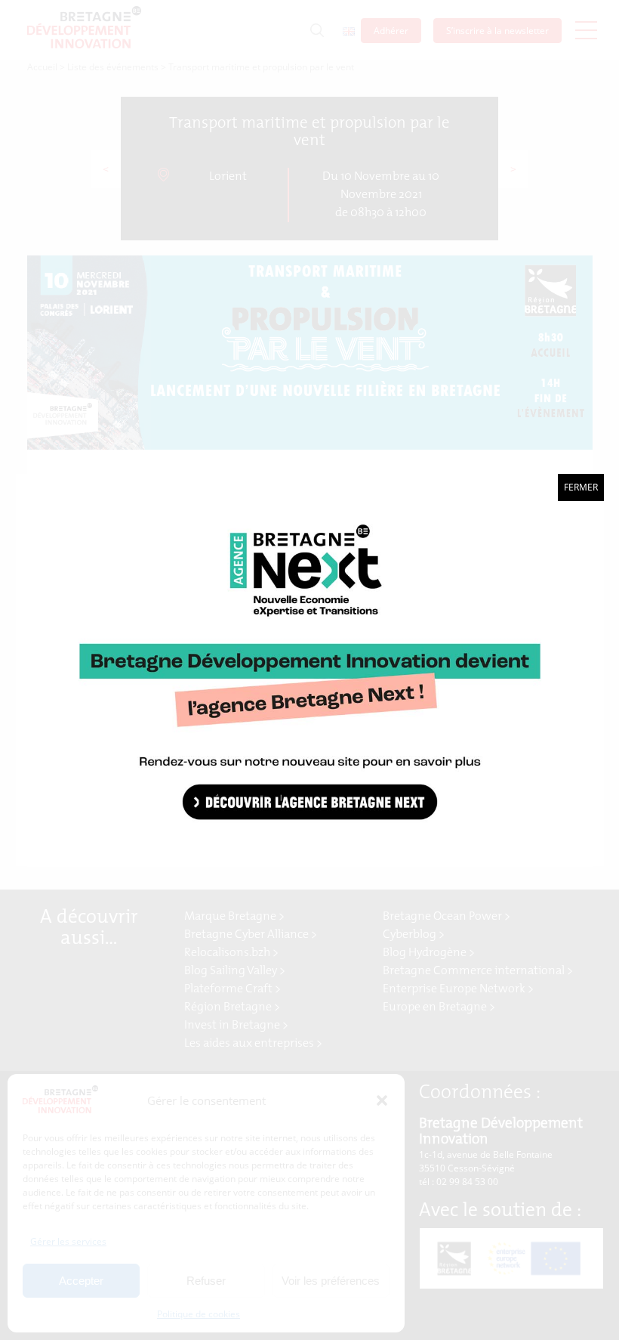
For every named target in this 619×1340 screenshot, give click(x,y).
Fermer (581, 487)
